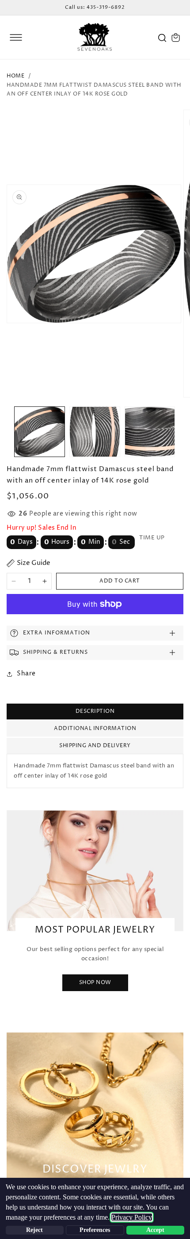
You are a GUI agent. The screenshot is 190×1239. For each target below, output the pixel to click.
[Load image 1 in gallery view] (39, 431)
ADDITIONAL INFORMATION (95, 728)
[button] (16, 37)
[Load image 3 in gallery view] (150, 431)
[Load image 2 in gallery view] (94, 431)
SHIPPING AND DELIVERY (95, 745)
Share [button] (26, 673)
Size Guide (33, 563)
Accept (155, 1230)
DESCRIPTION (95, 711)
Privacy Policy (131, 1217)
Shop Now (95, 982)
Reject (34, 1230)
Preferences (95, 1230)
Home (15, 76)
